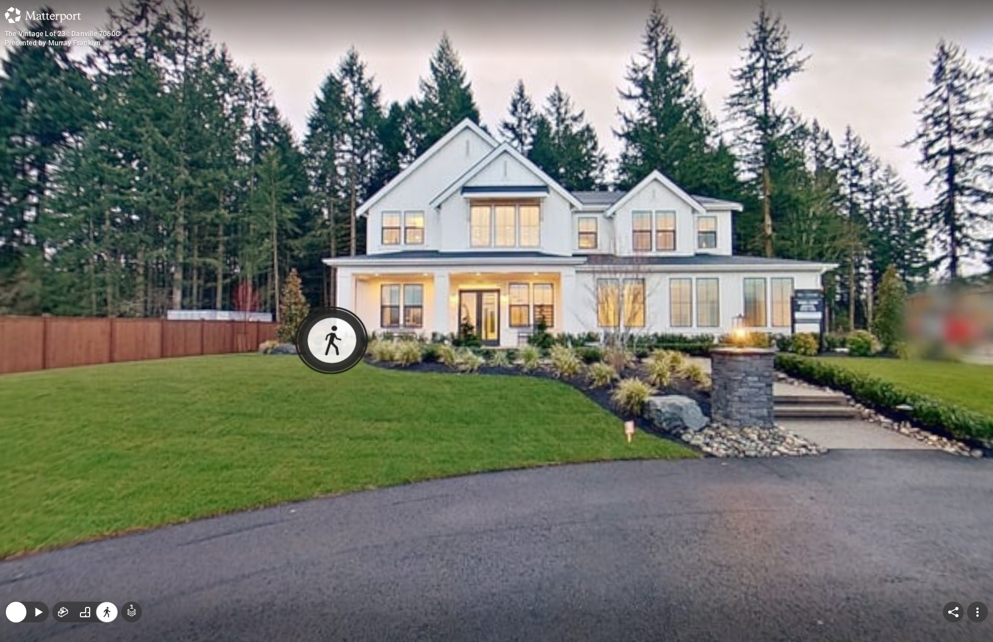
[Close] (16, 537)
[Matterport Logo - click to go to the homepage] (42, 15)
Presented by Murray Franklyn (53, 43)
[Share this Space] (953, 537)
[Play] (38, 537)
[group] (85, 537)
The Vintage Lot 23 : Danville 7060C (62, 34)
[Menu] (977, 537)
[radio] (63, 537)
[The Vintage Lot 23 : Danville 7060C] (496, 321)
